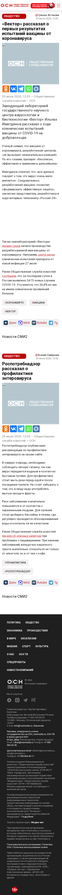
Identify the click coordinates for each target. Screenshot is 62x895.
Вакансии (39, 725)
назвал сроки (11, 246)
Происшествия (37, 630)
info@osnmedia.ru (23, 725)
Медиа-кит (37, 822)
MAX (26, 322)
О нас (10, 654)
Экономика (14, 630)
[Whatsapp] (28, 88)
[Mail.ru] (36, 88)
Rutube (42, 322)
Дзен (12, 322)
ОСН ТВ (23, 654)
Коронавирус (15, 302)
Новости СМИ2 (14, 337)
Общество (32, 622)
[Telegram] (21, 88)
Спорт (26, 646)
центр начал (46, 254)
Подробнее (27, 816)
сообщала (9, 276)
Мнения (12, 646)
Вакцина (39, 302)
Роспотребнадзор (18, 571)
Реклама (13, 208)
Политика (13, 622)
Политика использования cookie (30, 847)
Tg (56, 322)
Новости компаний (20, 670)
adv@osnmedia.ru (16, 753)
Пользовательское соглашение (24, 844)
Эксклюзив (28, 638)
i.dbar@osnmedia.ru (23, 742)
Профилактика (16, 562)
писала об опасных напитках (21, 536)
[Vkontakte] (13, 88)
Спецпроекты (16, 662)
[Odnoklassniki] (5, 88)
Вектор (11, 311)
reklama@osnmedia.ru (43, 750)
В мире (11, 638)
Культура (41, 646)
